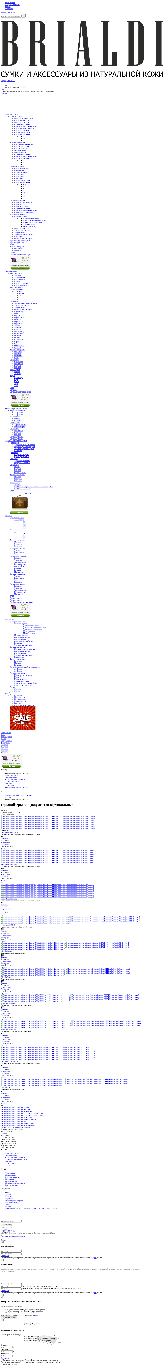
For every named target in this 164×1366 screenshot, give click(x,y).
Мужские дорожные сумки (20, 240)
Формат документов (17, 411)
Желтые (17, 326)
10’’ (24, 190)
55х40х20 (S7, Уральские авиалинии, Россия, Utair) (33, 487)
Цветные (17, 348)
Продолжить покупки (9, 1318)
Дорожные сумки (21, 701)
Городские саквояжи (22, 463)
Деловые (17, 275)
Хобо (16, 386)
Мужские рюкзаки (17, 242)
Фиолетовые (19, 346)
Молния (17, 419)
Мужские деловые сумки (23, 118)
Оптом (7, 7)
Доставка (4, 85)
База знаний (10, 1207)
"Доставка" (36, 1315)
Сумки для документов (23, 120)
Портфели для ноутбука (23, 158)
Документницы (20, 232)
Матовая (17, 251)
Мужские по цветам (17, 548)
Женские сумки (16, 273)
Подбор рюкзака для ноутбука (21, 602)
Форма (12, 376)
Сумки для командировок (24, 128)
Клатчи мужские (20, 216)
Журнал (8, 1205)
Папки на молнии (21, 206)
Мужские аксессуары (18, 214)
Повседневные (20, 564)
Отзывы (4, 93)
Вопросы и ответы (12, 5)
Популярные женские (18, 584)
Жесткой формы (20, 150)
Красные (17, 330)
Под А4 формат (20, 174)
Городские (18, 558)
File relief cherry (6, 977)
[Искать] (24, 15)
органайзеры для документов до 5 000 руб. (17, 1117)
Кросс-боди (18, 378)
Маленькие (18, 364)
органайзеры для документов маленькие (16, 1111)
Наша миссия (10, 1175)
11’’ (24, 192)
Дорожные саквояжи (22, 461)
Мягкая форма (19, 427)
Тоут (16, 384)
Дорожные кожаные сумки (24, 445)
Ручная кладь (15, 483)
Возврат (8, 1197)
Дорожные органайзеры (23, 234)
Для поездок (14, 443)
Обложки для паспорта (23, 238)
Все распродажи (16, 695)
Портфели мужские (21, 146)
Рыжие (17, 338)
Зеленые (17, 328)
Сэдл (16, 380)
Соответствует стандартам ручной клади (25, 493)
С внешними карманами (23, 212)
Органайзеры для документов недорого (16, 1127)
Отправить (5, 1256)
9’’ (24, 188)
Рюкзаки (17, 703)
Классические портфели (23, 144)
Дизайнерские (19, 277)
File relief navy (6, 1087)
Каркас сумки (15, 370)
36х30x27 (17, 485)
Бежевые (17, 319)
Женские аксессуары (18, 647)
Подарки (13, 253)
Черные (17, 315)
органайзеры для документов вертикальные (17, 1123)
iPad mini (22, 293)
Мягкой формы (20, 152)
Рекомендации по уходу (14, 1201)
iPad (24, 184)
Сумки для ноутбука (22, 134)
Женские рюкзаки (16, 287)
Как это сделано (11, 1185)
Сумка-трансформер (22, 132)
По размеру (14, 360)
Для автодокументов (22, 230)
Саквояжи (14, 459)
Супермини (18, 362)
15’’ (24, 140)
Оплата (3, 89)
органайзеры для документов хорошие (15, 1109)
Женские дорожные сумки (24, 449)
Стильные (18, 560)
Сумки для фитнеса (21, 457)
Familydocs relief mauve (9, 832)
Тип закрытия (15, 417)
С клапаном (18, 178)
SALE (12, 244)
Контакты (9, 9)
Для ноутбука (19, 520)
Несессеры (18, 236)
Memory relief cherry (8, 1029)
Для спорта (14, 453)
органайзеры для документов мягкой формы (18, 1125)
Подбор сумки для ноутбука (20, 255)
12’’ (24, 194)
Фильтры (4, 753)
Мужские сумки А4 (21, 122)
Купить (3, 848)
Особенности (15, 423)
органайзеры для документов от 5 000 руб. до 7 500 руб (22, 1115)
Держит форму (20, 425)
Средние (17, 366)
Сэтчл (16, 382)
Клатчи (17, 281)
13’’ (24, 136)
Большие (17, 368)
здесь (95, 1258)
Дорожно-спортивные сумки (16, 1159)
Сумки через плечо (17, 166)
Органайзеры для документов (16, 787)
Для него (17, 689)
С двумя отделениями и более (25, 126)
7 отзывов (4, 838)
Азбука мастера (11, 1181)
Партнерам (9, 1179)
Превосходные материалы (15, 1183)
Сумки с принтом (21, 283)
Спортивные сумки (21, 455)
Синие (16, 344)
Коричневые (19, 317)
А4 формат (18, 413)
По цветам (14, 313)
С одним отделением (22, 124)
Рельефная (18, 249)
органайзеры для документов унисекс (15, 1107)
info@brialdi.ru (5, 1215)
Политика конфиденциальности (13, 1236)
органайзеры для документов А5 (13, 1121)
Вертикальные (19, 170)
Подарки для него (16, 437)
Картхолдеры (19, 311)
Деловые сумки (16, 116)
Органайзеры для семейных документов (25, 667)
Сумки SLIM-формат (22, 130)
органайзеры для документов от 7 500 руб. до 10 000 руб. (22, 1113)
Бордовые (18, 324)
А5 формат (18, 415)
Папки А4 (18, 204)
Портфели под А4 (21, 148)
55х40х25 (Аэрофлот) (22, 489)
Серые (16, 342)
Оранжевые (18, 334)
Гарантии (9, 1199)
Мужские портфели (17, 142)
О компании (10, 3)
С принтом (18, 340)
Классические (19, 279)
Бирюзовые (18, 321)
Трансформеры (20, 562)
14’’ (24, 138)
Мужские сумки (20, 697)
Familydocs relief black (9, 864)
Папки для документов (18, 200)
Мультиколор (19, 332)
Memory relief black (8, 925)
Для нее (17, 691)
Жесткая (17, 374)
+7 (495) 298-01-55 (8, 12)
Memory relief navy (8, 1003)
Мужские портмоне (21, 228)
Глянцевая (18, 479)
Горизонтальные (20, 172)
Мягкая (17, 372)
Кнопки (17, 421)
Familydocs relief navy (9, 899)
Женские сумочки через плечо (25, 303)
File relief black (6, 951)
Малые (17, 467)
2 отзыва (4, 957)
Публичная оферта (12, 1203)
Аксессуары (14, 301)
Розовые (17, 336)
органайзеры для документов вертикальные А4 (19, 1119)
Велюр (16, 358)
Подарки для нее (16, 439)
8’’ (24, 186)
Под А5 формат (20, 176)
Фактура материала (17, 247)
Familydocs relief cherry (9, 1061)
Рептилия (18, 356)
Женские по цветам (17, 574)
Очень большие (20, 473)
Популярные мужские (18, 556)
